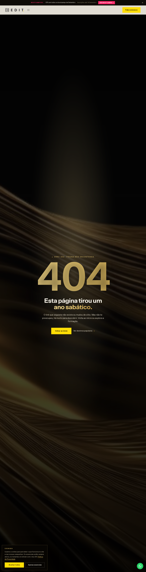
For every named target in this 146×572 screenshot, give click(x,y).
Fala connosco (131, 10)
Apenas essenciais (35, 565)
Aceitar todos (14, 565)
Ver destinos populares (84, 331)
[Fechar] (142, 3)
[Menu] (28, 10)
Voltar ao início (61, 331)
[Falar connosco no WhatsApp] (140, 566)
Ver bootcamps (107, 2)
